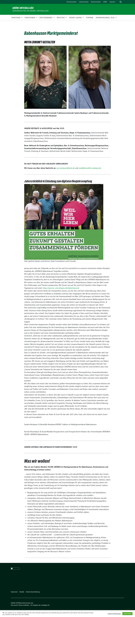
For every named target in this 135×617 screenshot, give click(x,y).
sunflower (26, 605)
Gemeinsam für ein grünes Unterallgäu (30, 11)
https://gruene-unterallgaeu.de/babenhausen (60, 288)
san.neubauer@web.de (65, 168)
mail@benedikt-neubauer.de (90, 168)
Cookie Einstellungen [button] (114, 614)
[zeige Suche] (121, 2)
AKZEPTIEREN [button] (127, 613)
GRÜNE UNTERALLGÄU (23, 8)
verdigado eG (45, 605)
